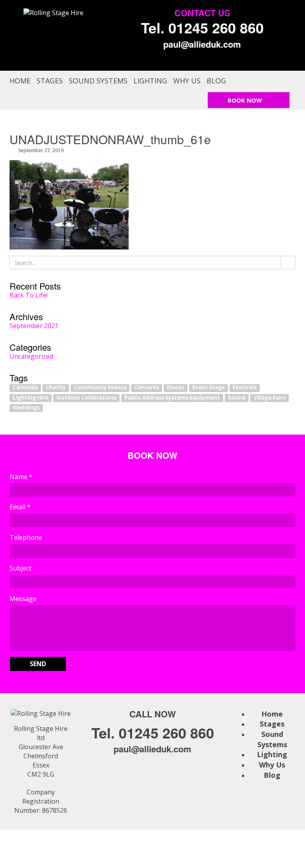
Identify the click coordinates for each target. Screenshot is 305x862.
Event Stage (208, 387)
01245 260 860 (216, 27)
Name (21, 476)
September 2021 (34, 325)
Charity (56, 387)
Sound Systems (98, 80)
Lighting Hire (30, 397)
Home (20, 80)
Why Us (187, 80)
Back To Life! (29, 295)
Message (23, 598)
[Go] (288, 262)
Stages (50, 80)
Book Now (245, 100)
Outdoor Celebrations (86, 397)
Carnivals (25, 387)
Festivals (245, 387)
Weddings (26, 407)
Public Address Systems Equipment (172, 397)
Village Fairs (269, 397)
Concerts (146, 387)
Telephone (26, 537)
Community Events (100, 387)
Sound (236, 397)
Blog (216, 80)
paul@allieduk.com (202, 44)
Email (20, 507)
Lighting (150, 80)
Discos (175, 387)
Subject (20, 568)
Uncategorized (31, 356)
